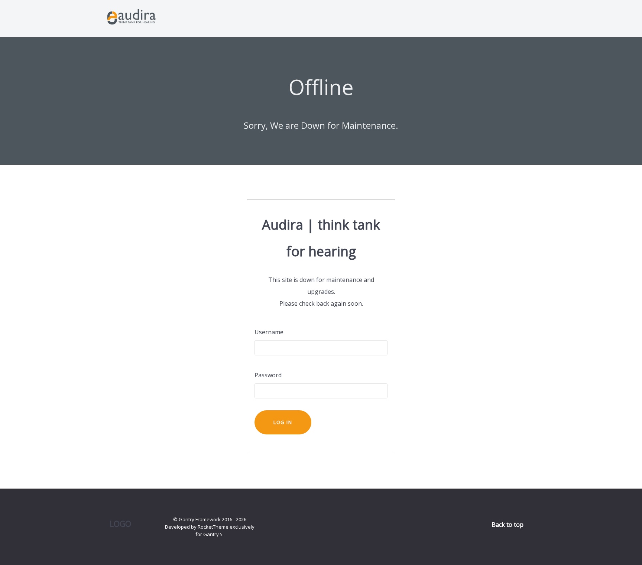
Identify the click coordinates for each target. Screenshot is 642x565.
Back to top (508, 524)
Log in (282, 422)
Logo (120, 523)
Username (268, 332)
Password (268, 375)
